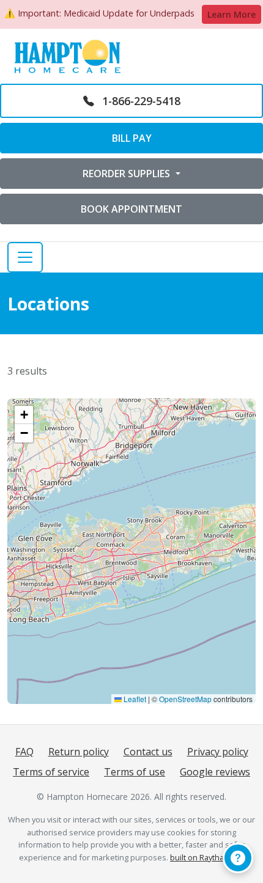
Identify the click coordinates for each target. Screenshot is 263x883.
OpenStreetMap (185, 699)
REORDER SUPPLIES (127, 173)
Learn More (231, 14)
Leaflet (134, 699)
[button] (24, 415)
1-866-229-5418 (139, 100)
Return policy (78, 751)
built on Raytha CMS (206, 857)
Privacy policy (217, 751)
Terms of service (51, 772)
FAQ (24, 751)
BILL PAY (132, 138)
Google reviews (215, 772)
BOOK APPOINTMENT (131, 209)
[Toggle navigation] (25, 257)
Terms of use (134, 772)
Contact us (148, 751)
